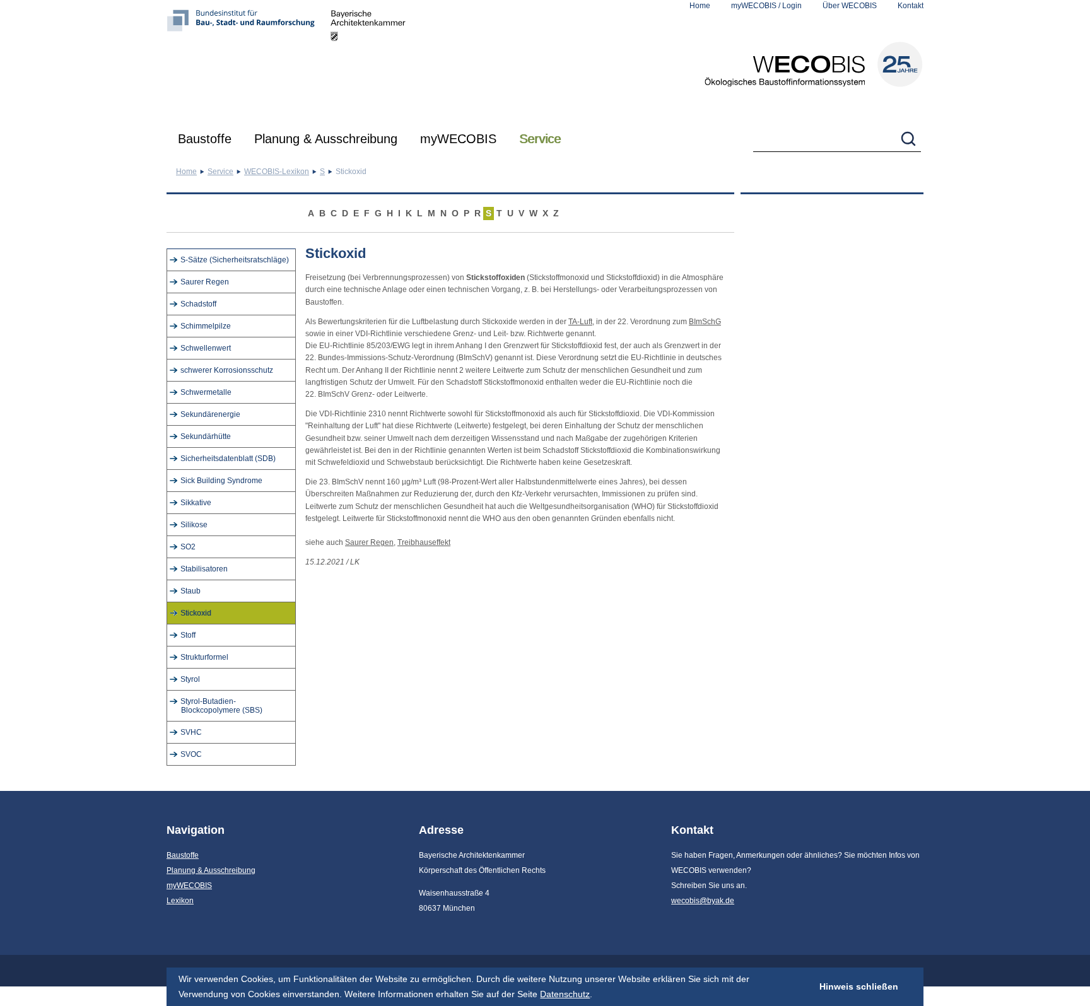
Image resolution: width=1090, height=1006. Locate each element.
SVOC (191, 754)
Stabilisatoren (204, 568)
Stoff (188, 635)
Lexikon (180, 900)
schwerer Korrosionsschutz (226, 370)
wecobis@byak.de (702, 900)
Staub (190, 591)
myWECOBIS (458, 139)
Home (699, 5)
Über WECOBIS (850, 5)
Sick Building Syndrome (221, 480)
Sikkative (195, 502)
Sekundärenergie (210, 414)
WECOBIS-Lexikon (276, 171)
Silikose (194, 524)
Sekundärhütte (205, 436)
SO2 (188, 546)
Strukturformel (204, 657)
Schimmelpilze (205, 326)
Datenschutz (565, 994)
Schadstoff (198, 304)
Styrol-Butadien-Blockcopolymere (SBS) (221, 706)
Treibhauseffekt (423, 542)
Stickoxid (195, 613)
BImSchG (705, 321)
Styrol (190, 679)
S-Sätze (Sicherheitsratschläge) (234, 259)
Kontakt (910, 5)
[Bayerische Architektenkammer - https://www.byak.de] (368, 60)
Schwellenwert (205, 348)
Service (540, 139)
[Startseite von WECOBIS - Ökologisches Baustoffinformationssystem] (813, 64)
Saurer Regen (204, 282)
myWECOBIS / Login (766, 5)
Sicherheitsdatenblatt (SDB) (228, 458)
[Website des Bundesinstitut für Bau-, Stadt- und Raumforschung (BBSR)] (249, 60)
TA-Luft (580, 321)
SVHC (191, 732)
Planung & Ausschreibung (325, 139)
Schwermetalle (205, 392)
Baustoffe (204, 139)
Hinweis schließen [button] (858, 986)
